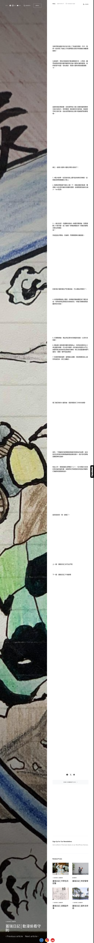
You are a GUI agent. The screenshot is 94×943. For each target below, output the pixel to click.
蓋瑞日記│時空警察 (80, 881)
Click (92, 471)
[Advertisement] (70, 29)
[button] (27, 5)
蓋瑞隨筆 (14, 921)
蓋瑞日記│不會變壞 (64, 575)
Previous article (15, 936)
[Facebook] (10, 5)
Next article (31, 936)
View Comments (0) (69, 782)
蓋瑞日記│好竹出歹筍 (65, 564)
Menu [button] (37, 5)
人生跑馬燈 (8, 921)
